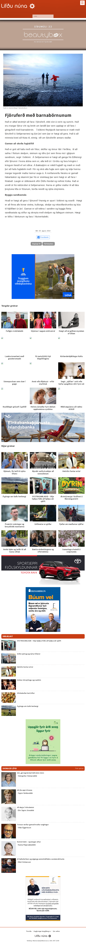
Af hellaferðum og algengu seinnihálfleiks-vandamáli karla (40, 859)
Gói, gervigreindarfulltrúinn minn (30, 773)
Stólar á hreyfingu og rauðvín (29, 680)
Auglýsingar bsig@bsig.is (42, 931)
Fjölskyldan (48, 244)
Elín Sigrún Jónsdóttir (26, 810)
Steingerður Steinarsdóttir (27, 776)
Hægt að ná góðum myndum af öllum (71, 332)
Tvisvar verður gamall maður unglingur (33, 824)
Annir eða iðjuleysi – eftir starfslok (43, 382)
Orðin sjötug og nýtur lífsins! (28, 654)
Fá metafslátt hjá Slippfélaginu (43, 357)
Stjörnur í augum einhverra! (43, 331)
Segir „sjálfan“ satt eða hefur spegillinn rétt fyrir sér (71, 382)
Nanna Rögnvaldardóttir (27, 845)
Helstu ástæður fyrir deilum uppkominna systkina (43, 407)
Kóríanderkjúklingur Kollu (71, 356)
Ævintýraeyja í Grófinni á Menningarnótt (71, 497)
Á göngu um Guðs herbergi (15, 496)
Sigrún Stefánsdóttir (25, 793)
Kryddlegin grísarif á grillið (14, 406)
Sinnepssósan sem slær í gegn (14, 382)
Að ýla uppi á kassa (24, 790)
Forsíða (28, 931)
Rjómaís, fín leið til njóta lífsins (14, 472)
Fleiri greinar (79, 768)
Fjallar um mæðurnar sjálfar (71, 524)
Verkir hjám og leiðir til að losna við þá (14, 550)
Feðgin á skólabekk (14, 331)
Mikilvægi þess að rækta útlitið (71, 407)
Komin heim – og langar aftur (29, 842)
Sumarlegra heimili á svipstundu (71, 550)
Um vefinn (56, 931)
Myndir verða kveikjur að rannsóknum (43, 472)
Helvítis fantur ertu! (71, 471)
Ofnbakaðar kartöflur (26, 693)
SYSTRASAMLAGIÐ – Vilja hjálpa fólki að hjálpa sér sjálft (43, 499)
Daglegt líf (36, 244)
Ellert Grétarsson (24, 862)
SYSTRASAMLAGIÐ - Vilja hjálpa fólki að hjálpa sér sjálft (39, 641)
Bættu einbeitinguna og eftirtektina (43, 550)
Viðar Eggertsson (24, 828)
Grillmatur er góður (42, 524)
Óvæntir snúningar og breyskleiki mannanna (14, 525)
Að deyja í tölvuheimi (25, 807)
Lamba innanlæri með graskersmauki (14, 357)
